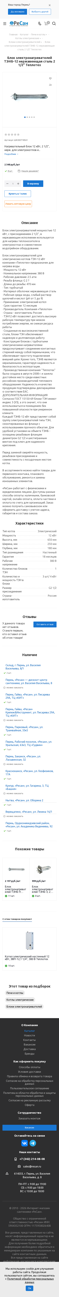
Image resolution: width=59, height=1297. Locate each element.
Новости (29, 1035)
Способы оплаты (29, 1067)
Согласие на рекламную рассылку (30, 1100)
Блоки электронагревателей (24, 1006)
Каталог (29, 1030)
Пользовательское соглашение (29, 1088)
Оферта (29, 1104)
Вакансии (29, 1044)
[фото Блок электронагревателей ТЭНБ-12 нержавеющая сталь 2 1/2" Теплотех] (29, 95)
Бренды (29, 1053)
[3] (12, 134)
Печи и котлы (15, 992)
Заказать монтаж (29, 1118)
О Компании (29, 1025)
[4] (15, 134)
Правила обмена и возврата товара (29, 1076)
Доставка (29, 1049)
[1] (6, 134)
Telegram (33, 1143)
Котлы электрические (20, 999)
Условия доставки (29, 1071)
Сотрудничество (29, 1112)
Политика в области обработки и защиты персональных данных (29, 1094)
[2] (9, 134)
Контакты (29, 1039)
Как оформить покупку (29, 1061)
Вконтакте (24, 1143)
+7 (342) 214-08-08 (32, 1158)
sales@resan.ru (32, 1166)
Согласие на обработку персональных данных (29, 1082)
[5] (18, 134)
